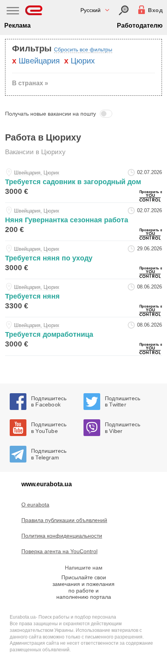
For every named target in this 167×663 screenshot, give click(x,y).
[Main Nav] (12, 12)
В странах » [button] (30, 83)
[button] (83, 114)
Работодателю (140, 25)
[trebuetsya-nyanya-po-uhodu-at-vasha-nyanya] (83, 260)
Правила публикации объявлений (64, 520)
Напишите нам (84, 568)
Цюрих (83, 60)
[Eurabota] (34, 10)
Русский (90, 10)
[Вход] (124, 10)
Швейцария (39, 60)
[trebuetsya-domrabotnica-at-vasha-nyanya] (83, 336)
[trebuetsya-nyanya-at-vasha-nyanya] (83, 298)
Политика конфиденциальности (61, 536)
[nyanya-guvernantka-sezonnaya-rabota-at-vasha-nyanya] (83, 222)
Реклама (17, 25)
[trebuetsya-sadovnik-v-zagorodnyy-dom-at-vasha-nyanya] (83, 183)
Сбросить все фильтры (83, 49)
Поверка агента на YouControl (59, 551)
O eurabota (35, 504)
